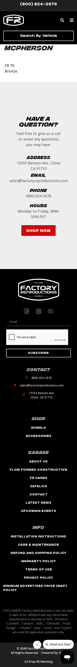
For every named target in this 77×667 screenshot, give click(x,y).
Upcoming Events (38, 510)
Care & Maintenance (38, 544)
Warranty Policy (38, 561)
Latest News (39, 502)
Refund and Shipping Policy (39, 552)
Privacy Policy (38, 577)
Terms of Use (38, 569)
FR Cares (38, 477)
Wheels (38, 427)
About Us (38, 461)
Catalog (38, 486)
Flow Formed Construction (38, 469)
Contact (39, 494)
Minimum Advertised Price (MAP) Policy (35, 587)
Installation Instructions (38, 536)
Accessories (39, 435)
